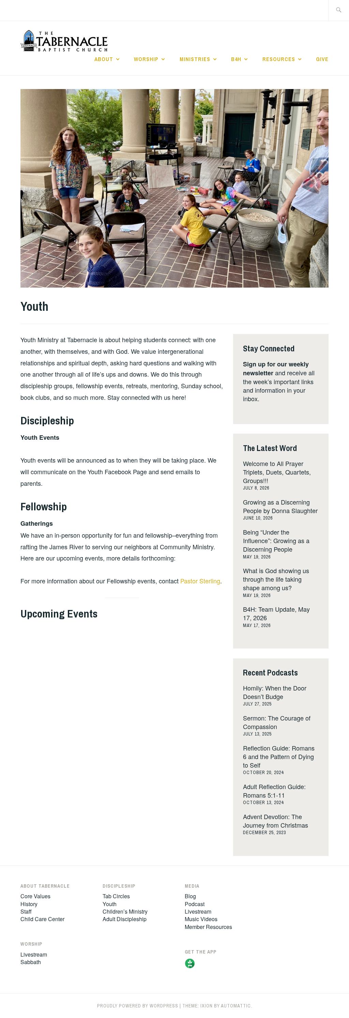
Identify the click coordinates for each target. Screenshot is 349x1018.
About (103, 59)
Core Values (35, 896)
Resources (278, 59)
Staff (26, 911)
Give (322, 59)
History (28, 904)
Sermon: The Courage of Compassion (276, 722)
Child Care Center (42, 919)
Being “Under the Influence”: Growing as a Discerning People (276, 540)
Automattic (236, 1006)
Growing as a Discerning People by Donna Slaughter (280, 506)
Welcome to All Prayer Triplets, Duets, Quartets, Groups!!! (277, 472)
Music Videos (201, 919)
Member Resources (208, 927)
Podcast (194, 904)
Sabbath (30, 962)
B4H (236, 59)
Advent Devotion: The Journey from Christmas (275, 820)
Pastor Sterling (200, 580)
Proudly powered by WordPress (137, 1006)
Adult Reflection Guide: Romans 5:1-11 (274, 790)
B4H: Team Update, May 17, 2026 (276, 613)
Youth (110, 904)
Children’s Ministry (125, 911)
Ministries (195, 59)
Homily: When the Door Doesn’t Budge (274, 692)
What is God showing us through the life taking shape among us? (276, 579)
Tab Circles (116, 896)
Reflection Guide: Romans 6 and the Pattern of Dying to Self (279, 756)
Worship (146, 59)
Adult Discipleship (125, 919)
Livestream (33, 954)
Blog (190, 896)
